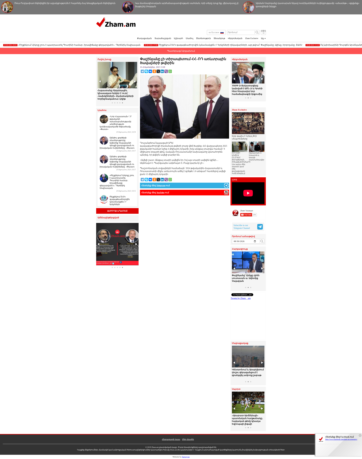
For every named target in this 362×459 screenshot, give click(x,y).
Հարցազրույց (240, 249)
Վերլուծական (235, 38)
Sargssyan (186, 457)
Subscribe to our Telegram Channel (241, 226)
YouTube (160, 192)
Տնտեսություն (203, 38)
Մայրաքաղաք (240, 343)
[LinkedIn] (162, 71)
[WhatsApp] (170, 71)
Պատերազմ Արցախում (181, 51)
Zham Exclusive (251, 38)
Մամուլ (189, 38)
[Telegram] (142, 71)
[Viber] (166, 71)
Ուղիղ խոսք (104, 59)
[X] (158, 71)
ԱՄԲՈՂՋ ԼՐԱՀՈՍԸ (117, 211)
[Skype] (146, 71)
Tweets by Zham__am (241, 298)
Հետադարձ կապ (171, 439)
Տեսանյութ (219, 38)
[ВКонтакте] (150, 71)
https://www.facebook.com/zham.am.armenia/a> (341, 439)
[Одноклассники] (154, 71)
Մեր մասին (188, 439)
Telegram (160, 185)
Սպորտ (236, 389)
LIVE (234, 180)
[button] (100, 81)
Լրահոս (102, 110)
